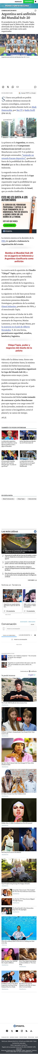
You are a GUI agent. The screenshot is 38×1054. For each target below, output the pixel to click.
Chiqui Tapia (21, 499)
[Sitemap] (31, 1031)
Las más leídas (9, 531)
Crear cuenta (31, 621)
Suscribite (29, 1)
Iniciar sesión (23, 621)
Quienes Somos (14, 1037)
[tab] (9, 635)
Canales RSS (5, 1037)
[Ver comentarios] (35, 11)
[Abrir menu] (2, 6)
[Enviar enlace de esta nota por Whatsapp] (12, 87)
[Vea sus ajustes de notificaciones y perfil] (35, 1)
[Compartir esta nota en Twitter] (8, 87)
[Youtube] (17, 1031)
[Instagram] (22, 1031)
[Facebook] (7, 1031)
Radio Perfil (30, 110)
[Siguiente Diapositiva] (35, 600)
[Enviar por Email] (17, 87)
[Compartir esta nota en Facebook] (3, 87)
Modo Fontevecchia (8, 499)
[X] (12, 1031)
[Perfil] (19, 1027)
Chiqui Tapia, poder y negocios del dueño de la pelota (19, 348)
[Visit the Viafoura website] (33, 671)
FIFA (3, 241)
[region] (19, 647)
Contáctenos (23, 1037)
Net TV (20, 110)
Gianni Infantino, (9, 306)
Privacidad (31, 1037)
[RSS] (26, 1031)
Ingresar (18, 1)
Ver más (31, 580)
